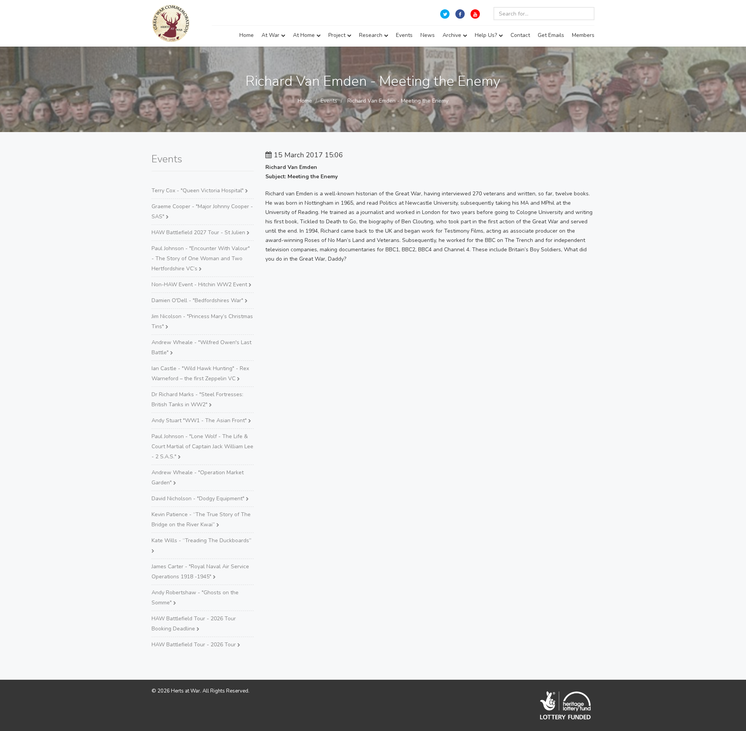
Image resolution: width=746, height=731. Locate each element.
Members (583, 35)
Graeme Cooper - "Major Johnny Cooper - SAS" (202, 211)
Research (371, 35)
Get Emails (551, 35)
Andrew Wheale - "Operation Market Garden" (198, 477)
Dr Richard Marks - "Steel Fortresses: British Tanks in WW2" (197, 399)
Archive (453, 35)
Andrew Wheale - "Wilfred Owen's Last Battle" (201, 347)
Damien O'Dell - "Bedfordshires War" (198, 300)
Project (337, 35)
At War (271, 35)
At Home (304, 35)
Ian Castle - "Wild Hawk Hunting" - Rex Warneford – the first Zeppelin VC (200, 373)
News (427, 35)
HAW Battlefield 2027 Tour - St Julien (199, 232)
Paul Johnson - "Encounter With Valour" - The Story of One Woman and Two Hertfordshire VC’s (201, 258)
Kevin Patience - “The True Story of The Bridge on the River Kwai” (201, 519)
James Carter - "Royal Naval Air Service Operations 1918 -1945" (200, 571)
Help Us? (486, 35)
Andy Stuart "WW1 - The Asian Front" (200, 420)
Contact (520, 35)
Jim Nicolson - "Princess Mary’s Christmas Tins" (202, 321)
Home (246, 35)
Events (404, 35)
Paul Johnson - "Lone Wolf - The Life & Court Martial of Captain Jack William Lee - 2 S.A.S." (202, 446)
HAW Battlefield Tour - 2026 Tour (194, 644)
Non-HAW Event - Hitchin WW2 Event (200, 284)
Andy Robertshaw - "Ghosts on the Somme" (195, 597)
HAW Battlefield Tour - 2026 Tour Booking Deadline (194, 623)
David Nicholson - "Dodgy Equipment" (199, 498)
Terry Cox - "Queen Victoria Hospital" (198, 190)
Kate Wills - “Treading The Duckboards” (201, 540)
